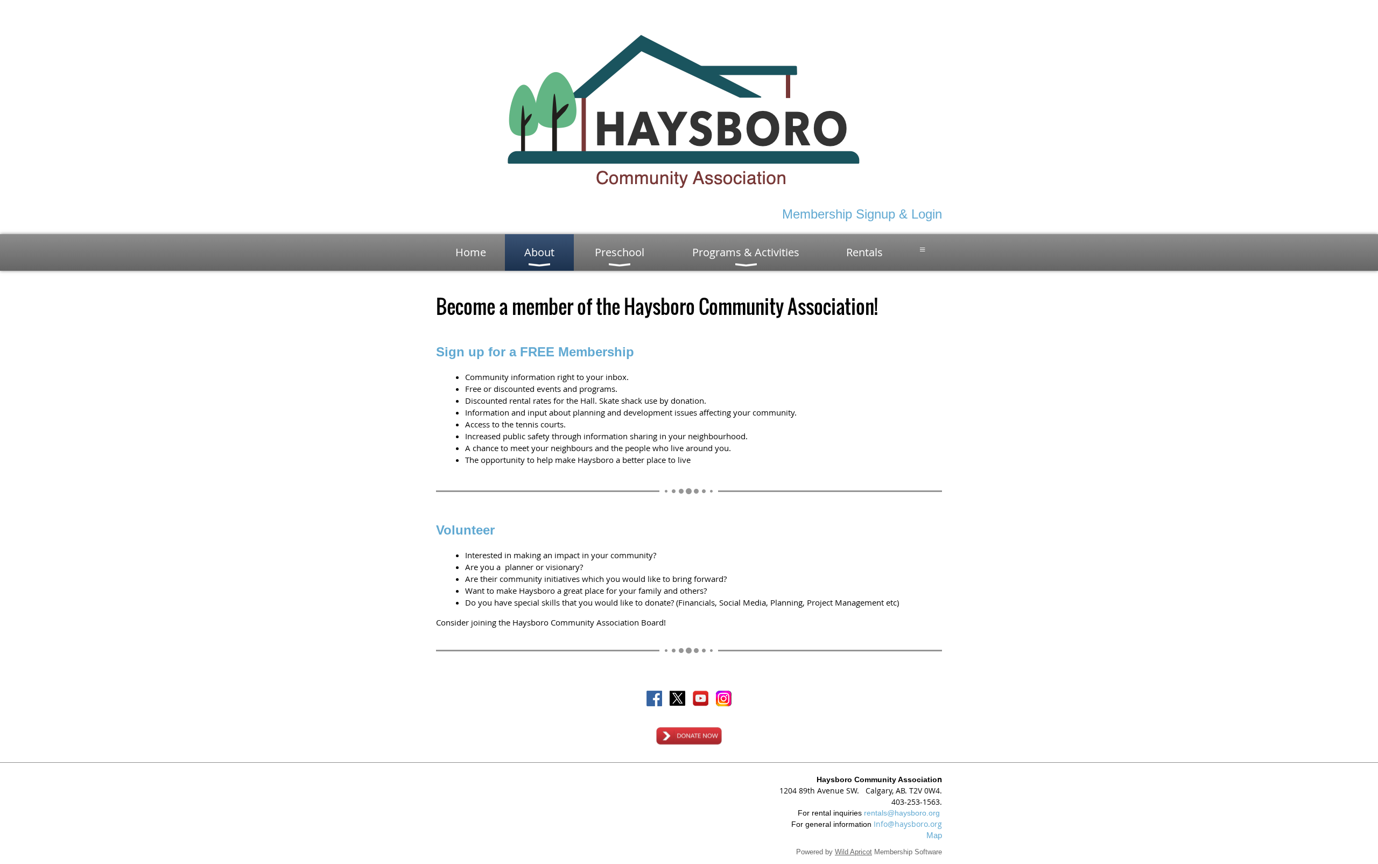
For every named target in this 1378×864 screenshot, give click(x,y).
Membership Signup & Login (862, 214)
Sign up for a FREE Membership (535, 352)
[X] (677, 698)
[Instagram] (724, 698)
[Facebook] (654, 698)
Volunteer (465, 530)
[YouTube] (700, 698)
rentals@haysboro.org (902, 813)
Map (934, 835)
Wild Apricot (853, 852)
